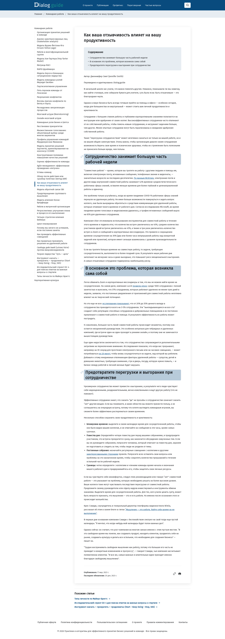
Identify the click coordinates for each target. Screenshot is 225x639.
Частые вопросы (153, 5)
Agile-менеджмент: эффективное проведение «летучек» (53, 167)
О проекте (88, 5)
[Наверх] (219, 633)
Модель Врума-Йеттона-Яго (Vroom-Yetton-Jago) (50, 46)
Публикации (103, 5)
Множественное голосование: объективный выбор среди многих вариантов (51, 133)
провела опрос (140, 286)
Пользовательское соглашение (112, 622)
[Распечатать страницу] (179, 574)
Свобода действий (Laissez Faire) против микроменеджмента (53, 248)
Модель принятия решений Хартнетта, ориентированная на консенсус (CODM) (52, 148)
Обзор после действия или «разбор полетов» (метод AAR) (52, 177)
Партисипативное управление (52, 86)
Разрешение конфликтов (49, 97)
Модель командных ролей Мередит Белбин (49, 81)
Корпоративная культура (46, 280)
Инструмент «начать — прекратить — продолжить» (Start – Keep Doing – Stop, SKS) (53, 260)
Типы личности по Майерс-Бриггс (53, 276)
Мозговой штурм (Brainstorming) (52, 114)
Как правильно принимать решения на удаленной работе (52, 242)
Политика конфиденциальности (76, 622)
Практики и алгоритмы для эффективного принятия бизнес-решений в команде (104, 631)
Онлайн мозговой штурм (49, 118)
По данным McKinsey (144, 178)
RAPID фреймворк (46, 69)
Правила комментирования (160, 622)
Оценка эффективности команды (53, 161)
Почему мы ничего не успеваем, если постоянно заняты (53, 229)
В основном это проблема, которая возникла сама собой (117, 61)
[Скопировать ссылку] (175, 574)
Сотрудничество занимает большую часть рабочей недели (119, 57)
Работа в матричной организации (53, 206)
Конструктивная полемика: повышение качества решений (52, 156)
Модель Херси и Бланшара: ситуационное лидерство (50, 74)
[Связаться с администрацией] (219, 620)
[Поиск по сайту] (187, 5)
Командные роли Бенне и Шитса (53, 122)
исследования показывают (115, 303)
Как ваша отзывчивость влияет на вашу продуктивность (52, 184)
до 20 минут (104, 353)
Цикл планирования (47, 224)
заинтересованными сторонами (102, 454)
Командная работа (43, 28)
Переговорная (134, 5)
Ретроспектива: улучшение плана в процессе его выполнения (53, 211)
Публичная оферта (47, 622)
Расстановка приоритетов (49, 126)
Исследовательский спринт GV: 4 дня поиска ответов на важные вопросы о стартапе (53, 269)
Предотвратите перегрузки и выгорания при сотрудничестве (120, 65)
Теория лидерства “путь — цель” (53, 254)
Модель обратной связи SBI (50, 189)
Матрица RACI (43, 65)
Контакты (183, 622)
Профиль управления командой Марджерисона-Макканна (53, 140)
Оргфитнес (118, 5)
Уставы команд (44, 172)
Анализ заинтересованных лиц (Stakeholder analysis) (52, 40)
